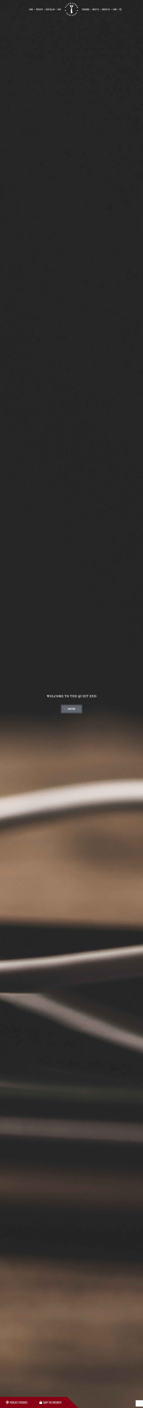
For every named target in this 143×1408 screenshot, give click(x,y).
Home (31, 9)
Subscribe (85, 9)
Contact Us (106, 9)
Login (115, 9)
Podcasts (39, 9)
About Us (95, 9)
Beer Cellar (50, 9)
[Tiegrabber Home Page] (71, 9)
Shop (59, 9)
